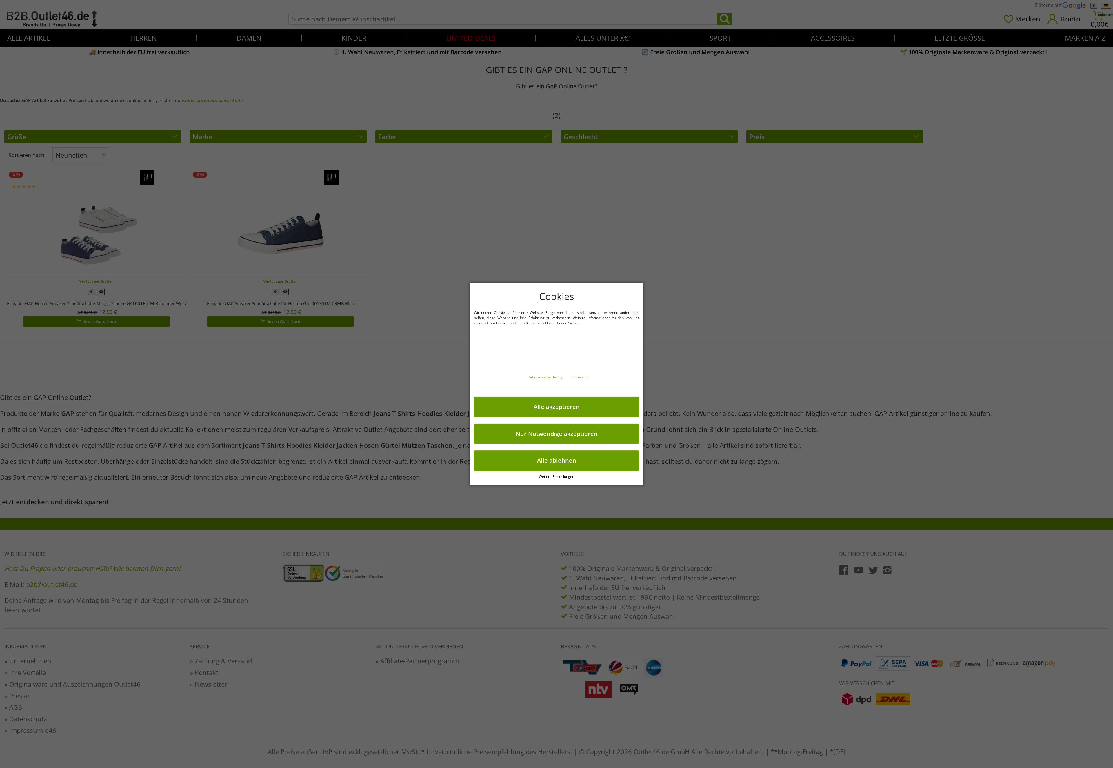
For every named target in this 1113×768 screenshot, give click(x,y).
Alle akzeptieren (557, 407)
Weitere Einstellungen (556, 476)
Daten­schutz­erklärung (546, 377)
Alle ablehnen (556, 460)
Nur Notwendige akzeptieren (557, 433)
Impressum (579, 377)
